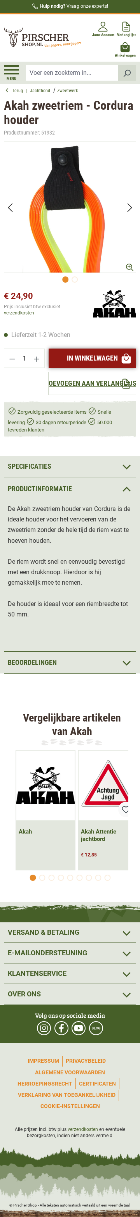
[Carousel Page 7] (89, 878)
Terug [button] (19, 90)
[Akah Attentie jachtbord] (108, 785)
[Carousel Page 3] (51, 878)
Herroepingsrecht (45, 1084)
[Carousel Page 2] (42, 878)
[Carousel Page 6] (79, 878)
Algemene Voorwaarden (70, 1072)
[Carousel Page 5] (70, 878)
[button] (70, 489)
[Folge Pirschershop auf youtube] (79, 1028)
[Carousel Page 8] (98, 878)
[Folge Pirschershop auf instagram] (44, 1028)
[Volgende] (130, 207)
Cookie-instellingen (70, 1106)
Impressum (43, 1061)
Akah (25, 831)
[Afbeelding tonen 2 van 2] (75, 279)
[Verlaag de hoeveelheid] (12, 358)
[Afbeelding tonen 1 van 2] (65, 279)
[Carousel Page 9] (107, 878)
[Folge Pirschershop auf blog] (96, 1028)
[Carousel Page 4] (61, 878)
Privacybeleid (86, 1061)
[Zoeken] (127, 73)
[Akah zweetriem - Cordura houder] (70, 207)
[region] (70, 214)
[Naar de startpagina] (36, 38)
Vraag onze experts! (74, 6)
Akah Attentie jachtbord (98, 835)
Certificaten (97, 1084)
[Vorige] (10, 207)
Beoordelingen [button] (32, 662)
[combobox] (72, 73)
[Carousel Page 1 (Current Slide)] (33, 878)
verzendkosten (19, 313)
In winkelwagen (92, 358)
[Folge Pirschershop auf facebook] (61, 1028)
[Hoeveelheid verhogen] (37, 358)
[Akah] (114, 303)
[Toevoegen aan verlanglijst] (126, 809)
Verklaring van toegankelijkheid (67, 1095)
